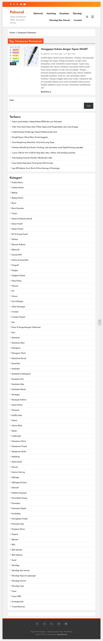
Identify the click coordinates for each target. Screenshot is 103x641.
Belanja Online (17, 198)
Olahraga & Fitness (19, 482)
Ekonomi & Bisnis (18, 244)
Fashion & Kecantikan (20, 260)
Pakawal (17, 12)
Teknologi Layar (18, 586)
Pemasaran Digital (19, 508)
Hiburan (15, 285)
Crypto (14, 213)
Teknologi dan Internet (59, 20)
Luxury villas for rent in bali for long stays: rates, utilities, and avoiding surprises (43, 152)
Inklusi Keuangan (18, 306)
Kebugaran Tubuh (19, 353)
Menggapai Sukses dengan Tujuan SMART (64, 49)
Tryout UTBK (16, 596)
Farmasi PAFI (17, 254)
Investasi (78, 20)
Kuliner (14, 420)
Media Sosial (17, 461)
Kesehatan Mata (18, 384)
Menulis (15, 467)
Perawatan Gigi (18, 523)
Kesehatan (64, 13)
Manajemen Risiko (19, 451)
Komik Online (17, 405)
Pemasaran (16, 503)
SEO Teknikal (17, 549)
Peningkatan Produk (20, 518)
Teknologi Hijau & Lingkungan (24, 575)
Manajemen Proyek (19, 446)
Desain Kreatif (17, 223)
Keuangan (16, 394)
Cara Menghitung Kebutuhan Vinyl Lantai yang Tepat (33, 142)
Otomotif (15, 487)
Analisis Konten (18, 187)
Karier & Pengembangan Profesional (26, 327)
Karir (13, 332)
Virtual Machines (18, 606)
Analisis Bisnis (17, 182)
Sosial (14, 560)
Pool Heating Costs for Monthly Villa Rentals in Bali (32, 157)
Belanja (14, 192)
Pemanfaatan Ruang (19, 498)
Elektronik (38, 13)
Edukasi (15, 239)
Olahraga (15, 477)
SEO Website (17, 555)
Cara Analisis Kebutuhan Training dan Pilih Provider (32, 163)
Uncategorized (17, 601)
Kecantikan (16, 363)
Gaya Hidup (16, 280)
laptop (14, 430)
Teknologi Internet (19, 580)
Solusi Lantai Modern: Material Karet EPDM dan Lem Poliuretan (37, 121)
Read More (45, 91)
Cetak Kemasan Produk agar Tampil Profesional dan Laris (34, 132)
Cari (12, 100)
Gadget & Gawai (18, 275)
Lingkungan (16, 435)
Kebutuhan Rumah (19, 358)
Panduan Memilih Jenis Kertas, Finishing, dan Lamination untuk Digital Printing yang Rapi (47, 147)
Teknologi (77, 13)
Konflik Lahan (17, 415)
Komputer (15, 410)
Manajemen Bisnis (19, 441)
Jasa (13, 322)
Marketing (51, 13)
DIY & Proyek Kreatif (20, 234)
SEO (13, 544)
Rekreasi (15, 539)
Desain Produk (17, 228)
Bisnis (13, 64)
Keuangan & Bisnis (19, 399)
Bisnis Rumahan (18, 208)
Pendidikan (16, 513)
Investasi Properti (18, 317)
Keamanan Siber (18, 342)
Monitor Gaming (18, 472)
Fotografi (15, 265)
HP (13, 291)
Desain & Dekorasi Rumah (22, 218)
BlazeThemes (62, 634)
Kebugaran (16, 348)
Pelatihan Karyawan (19, 492)
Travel (14, 591)
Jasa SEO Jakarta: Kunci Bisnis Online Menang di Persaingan (36, 168)
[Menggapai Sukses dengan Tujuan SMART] (24, 56)
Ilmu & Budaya (17, 301)
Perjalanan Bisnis (18, 529)
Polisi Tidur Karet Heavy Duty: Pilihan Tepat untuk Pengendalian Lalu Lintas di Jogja (45, 126)
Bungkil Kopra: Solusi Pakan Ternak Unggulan (30, 137)
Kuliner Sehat (17, 425)
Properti (15, 534)
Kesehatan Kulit (18, 379)
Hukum (14, 296)
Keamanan (16, 337)
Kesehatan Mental (18, 389)
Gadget (15, 270)
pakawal (46, 53)
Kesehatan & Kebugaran (21, 373)
